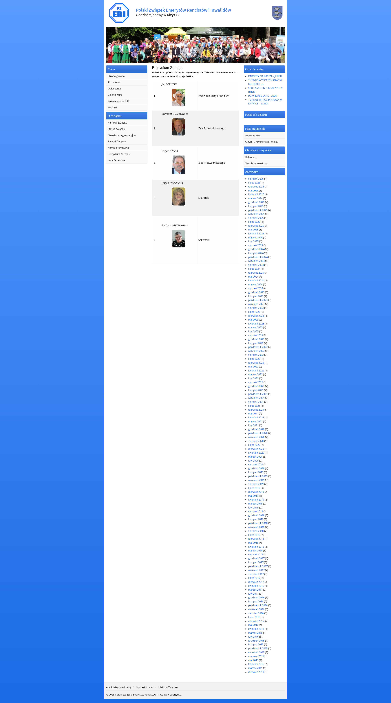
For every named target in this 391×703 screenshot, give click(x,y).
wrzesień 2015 (256, 652)
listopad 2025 (255, 206)
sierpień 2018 (256, 531)
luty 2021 (253, 425)
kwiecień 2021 (256, 417)
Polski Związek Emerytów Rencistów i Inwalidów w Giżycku (195, 13)
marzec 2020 (255, 456)
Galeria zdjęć (115, 94)
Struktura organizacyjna (122, 135)
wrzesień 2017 (256, 570)
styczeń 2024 (255, 288)
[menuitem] (126, 76)
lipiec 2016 (254, 617)
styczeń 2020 (255, 464)
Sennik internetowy (256, 163)
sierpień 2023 (256, 308)
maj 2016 (253, 625)
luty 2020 (253, 460)
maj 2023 (253, 319)
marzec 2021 (255, 421)
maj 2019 (253, 495)
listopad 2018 (255, 519)
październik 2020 (258, 433)
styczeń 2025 (255, 245)
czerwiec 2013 (256, 672)
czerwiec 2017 (256, 582)
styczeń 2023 (255, 335)
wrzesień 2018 (256, 527)
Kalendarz (251, 157)
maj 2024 (253, 276)
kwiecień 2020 (256, 452)
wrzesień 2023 (256, 304)
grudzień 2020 (256, 429)
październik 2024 (258, 257)
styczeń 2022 (255, 382)
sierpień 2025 (256, 218)
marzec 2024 (255, 284)
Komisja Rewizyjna (118, 147)
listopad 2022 (255, 343)
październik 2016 (258, 605)
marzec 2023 (255, 327)
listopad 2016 (255, 601)
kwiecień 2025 (256, 233)
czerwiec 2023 (256, 315)
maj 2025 (253, 229)
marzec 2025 (255, 237)
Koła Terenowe (116, 160)
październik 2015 (258, 648)
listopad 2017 (255, 562)
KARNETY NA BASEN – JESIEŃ (265, 76)
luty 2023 (253, 331)
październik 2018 (258, 523)
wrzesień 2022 (256, 351)
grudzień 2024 (256, 249)
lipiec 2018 (254, 535)
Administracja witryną (118, 687)
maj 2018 (253, 542)
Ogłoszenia (114, 88)
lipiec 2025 (254, 221)
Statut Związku (116, 129)
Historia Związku (117, 122)
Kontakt (112, 107)
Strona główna (116, 76)
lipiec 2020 (254, 445)
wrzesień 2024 (256, 261)
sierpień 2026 (256, 178)
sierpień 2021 (256, 402)
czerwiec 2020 (256, 449)
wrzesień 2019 (256, 480)
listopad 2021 (255, 390)
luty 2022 (253, 378)
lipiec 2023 (254, 311)
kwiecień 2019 (256, 499)
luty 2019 (253, 507)
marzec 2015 (255, 668)
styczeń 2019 (255, 511)
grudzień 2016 (256, 597)
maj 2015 (253, 660)
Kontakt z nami (144, 687)
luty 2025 (253, 241)
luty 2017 (253, 593)
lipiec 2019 (254, 488)
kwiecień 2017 (256, 586)
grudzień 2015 (256, 640)
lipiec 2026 (254, 182)
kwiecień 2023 (256, 323)
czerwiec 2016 (256, 621)
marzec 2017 (255, 589)
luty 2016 (253, 636)
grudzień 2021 (256, 386)
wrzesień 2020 (256, 437)
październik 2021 (258, 394)
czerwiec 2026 (256, 186)
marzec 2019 (255, 503)
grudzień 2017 (256, 558)
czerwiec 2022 (256, 362)
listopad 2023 (255, 296)
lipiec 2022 (254, 358)
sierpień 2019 (256, 484)
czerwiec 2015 (256, 656)
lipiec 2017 (254, 578)
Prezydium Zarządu (119, 154)
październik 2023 (258, 300)
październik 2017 (258, 566)
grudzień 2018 (256, 515)
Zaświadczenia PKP (119, 101)
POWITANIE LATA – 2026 (262, 95)
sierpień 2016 (256, 613)
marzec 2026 (255, 198)
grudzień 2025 (256, 202)
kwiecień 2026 (256, 194)
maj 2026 (253, 190)
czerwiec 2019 (256, 491)
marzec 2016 (255, 632)
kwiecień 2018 (256, 546)
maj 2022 (253, 366)
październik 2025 (258, 210)
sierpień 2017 (256, 574)
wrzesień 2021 (256, 398)
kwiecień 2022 (256, 370)
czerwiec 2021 (256, 409)
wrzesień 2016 (256, 609)
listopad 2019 (255, 472)
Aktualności (114, 82)
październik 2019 (258, 476)
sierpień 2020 (256, 441)
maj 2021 (253, 413)
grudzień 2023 (256, 292)
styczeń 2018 (255, 554)
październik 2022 (258, 347)
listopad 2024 (255, 253)
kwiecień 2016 (256, 629)
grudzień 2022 (256, 339)
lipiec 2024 (254, 268)
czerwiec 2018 (256, 538)
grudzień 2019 (256, 468)
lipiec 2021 (254, 405)
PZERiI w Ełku (253, 135)
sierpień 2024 (256, 265)
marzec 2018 (255, 550)
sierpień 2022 (256, 354)
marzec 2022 (255, 374)
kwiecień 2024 (256, 280)
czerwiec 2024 (256, 272)
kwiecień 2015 (256, 664)
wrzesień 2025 (256, 214)
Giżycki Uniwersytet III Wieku (261, 141)
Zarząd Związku (117, 141)
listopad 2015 (255, 644)
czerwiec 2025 (256, 225)
